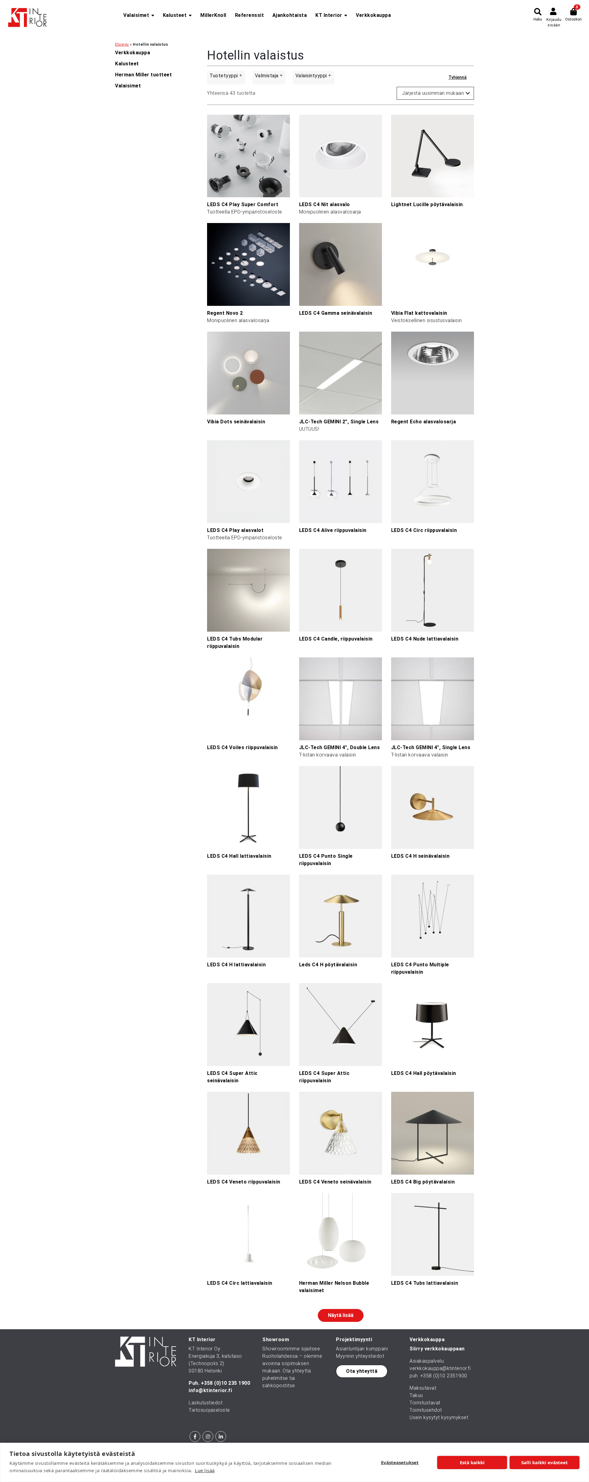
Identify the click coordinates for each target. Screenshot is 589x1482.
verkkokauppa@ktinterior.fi (440, 1368)
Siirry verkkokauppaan (437, 1349)
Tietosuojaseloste (209, 1410)
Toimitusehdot (426, 1410)
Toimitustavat (425, 1403)
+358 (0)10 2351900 (443, 1376)
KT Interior (328, 15)
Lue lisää (205, 1470)
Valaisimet (136, 15)
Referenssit (249, 15)
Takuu (416, 1395)
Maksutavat (423, 1388)
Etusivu (122, 44)
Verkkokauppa (373, 15)
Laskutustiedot (205, 1403)
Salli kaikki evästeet (544, 1462)
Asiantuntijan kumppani (362, 1349)
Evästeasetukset (400, 1462)
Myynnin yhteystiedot (360, 1356)
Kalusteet (175, 15)
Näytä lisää (340, 1315)
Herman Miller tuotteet (143, 75)
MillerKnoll (213, 15)
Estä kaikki (472, 1462)
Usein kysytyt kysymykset (439, 1417)
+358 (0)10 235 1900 (225, 1383)
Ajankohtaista (289, 15)
